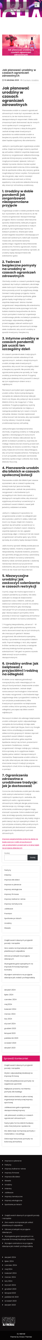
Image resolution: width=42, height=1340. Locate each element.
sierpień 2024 (10, 990)
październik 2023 (11, 1038)
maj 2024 (8, 1004)
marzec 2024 (10, 1014)
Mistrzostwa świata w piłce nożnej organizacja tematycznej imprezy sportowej (18, 1099)
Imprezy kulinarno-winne (14, 899)
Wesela (7, 928)
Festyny (7, 870)
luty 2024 (8, 1019)
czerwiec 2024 (10, 999)
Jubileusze (8, 908)
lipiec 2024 (8, 994)
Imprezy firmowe (11, 894)
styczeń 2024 (10, 1023)
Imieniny (7, 875)
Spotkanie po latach (12, 918)
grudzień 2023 (10, 1028)
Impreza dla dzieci (12, 880)
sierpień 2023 (9, 1048)
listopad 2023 (10, 1033)
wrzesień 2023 (10, 1043)
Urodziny (35, 80)
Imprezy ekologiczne (13, 889)
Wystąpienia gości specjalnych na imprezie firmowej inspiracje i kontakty (18, 967)
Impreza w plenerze (12, 884)
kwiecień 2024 (10, 1009)
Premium (27, 80)
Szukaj (6, 853)
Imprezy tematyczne (13, 904)
